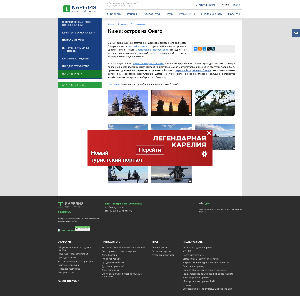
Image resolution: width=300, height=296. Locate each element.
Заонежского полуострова (152, 49)
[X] (209, 49)
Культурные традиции (76, 58)
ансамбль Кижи (137, 46)
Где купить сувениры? (113, 266)
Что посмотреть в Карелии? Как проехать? (123, 247)
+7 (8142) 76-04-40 (120, 6)
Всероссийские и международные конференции (207, 288)
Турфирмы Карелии (161, 251)
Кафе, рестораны (110, 270)
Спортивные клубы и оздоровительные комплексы (122, 275)
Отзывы (187, 285)
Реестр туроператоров (163, 255)
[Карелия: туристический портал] (70, 205)
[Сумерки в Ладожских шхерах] (128, 104)
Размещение (187, 13)
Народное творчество (75, 66)
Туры (170, 13)
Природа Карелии (73, 40)
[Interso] (204, 203)
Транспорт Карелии (111, 258)
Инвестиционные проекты (196, 277)
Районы (132, 13)
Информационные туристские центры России (206, 262)
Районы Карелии (68, 281)
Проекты (234, 13)
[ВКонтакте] (196, 49)
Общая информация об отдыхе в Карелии (76, 23)
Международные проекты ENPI (199, 281)
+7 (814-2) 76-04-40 (121, 210)
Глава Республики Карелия (78, 32)
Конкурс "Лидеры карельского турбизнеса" (204, 270)
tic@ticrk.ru (64, 211)
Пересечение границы (194, 266)
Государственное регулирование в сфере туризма (208, 273)
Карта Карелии (109, 255)
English (236, 5)
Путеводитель (151, 13)
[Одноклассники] (200, 49)
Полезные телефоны (193, 255)
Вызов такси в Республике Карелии (201, 258)
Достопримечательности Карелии (119, 251)
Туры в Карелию (160, 247)
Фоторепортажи (72, 74)
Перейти (150, 149)
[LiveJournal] (213, 49)
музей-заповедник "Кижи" (148, 63)
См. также (114, 83)
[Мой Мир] (204, 49)
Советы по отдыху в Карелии (197, 247)
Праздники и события (113, 262)
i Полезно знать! (211, 13)
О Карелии (114, 13)
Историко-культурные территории (76, 49)
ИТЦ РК (187, 251)
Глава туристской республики (73, 253)
